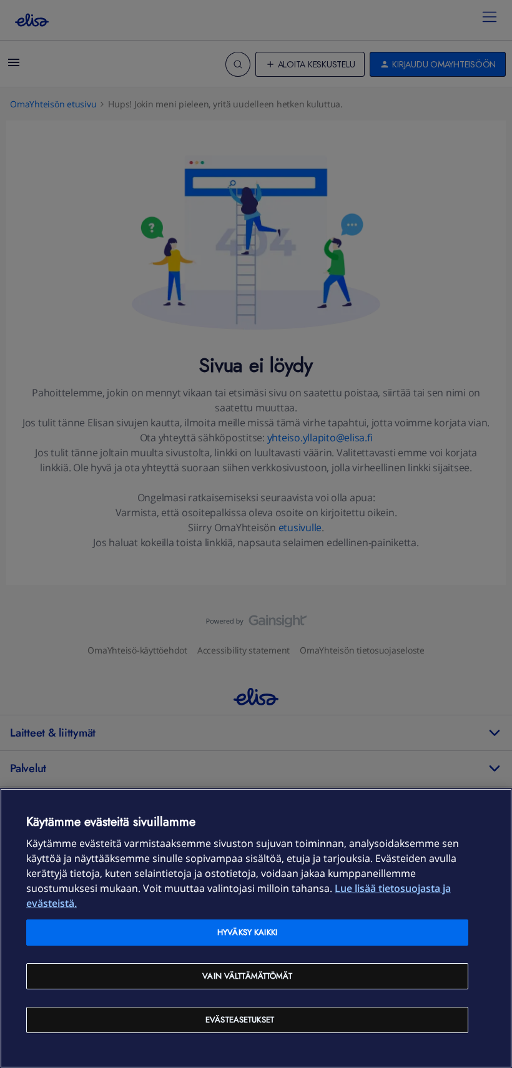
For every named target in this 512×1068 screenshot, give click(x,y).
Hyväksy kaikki (247, 932)
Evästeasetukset (239, 1020)
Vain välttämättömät (247, 976)
